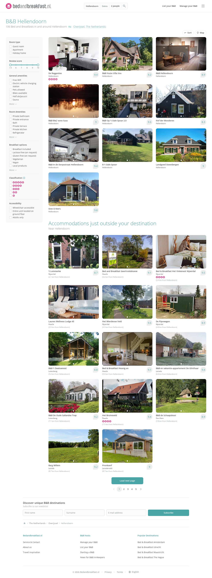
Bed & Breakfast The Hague (151, 557)
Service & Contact (31, 542)
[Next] (94, 53)
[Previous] (52, 53)
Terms (120, 572)
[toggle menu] (203, 6)
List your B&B (86, 547)
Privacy (108, 572)
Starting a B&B (87, 552)
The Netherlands (96, 26)
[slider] (10, 65)
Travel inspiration (31, 552)
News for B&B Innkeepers (92, 557)
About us (27, 547)
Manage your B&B (88, 542)
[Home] (24, 523)
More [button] (11, 104)
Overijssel (79, 26)
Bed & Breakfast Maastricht (151, 552)
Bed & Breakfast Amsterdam (151, 542)
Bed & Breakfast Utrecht (149, 547)
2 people (115, 6)
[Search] (124, 6)
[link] (29, 6)
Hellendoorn (92, 6)
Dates (105, 6)
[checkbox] (10, 46)
